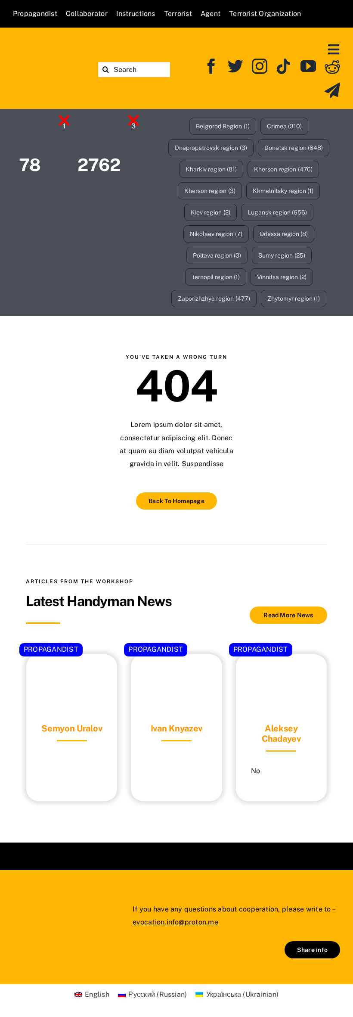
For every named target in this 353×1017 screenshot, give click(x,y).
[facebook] (211, 66)
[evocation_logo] (49, 62)
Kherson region (283, 169)
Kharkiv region (211, 169)
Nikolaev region (216, 233)
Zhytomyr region (293, 298)
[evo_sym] (34, 909)
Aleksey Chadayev (281, 733)
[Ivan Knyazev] (176, 676)
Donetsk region (293, 147)
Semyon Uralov (71, 728)
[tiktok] (283, 66)
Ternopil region (216, 277)
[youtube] (308, 66)
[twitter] (235, 66)
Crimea (284, 126)
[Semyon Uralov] (71, 676)
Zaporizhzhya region (214, 298)
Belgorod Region (223, 126)
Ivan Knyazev (176, 728)
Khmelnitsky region (283, 190)
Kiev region (210, 212)
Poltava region (217, 255)
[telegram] (332, 90)
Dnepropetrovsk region (211, 147)
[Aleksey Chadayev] (281, 676)
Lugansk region (277, 212)
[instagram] (259, 66)
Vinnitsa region (282, 277)
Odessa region (284, 233)
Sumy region (281, 255)
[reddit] (332, 66)
